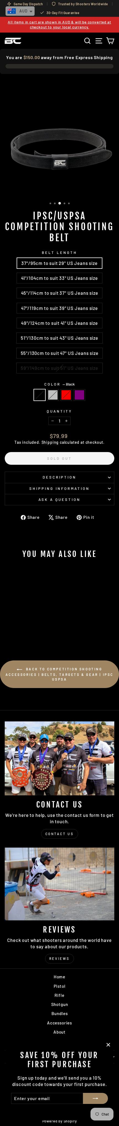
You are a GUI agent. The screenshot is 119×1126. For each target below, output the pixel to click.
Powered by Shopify (59, 1121)
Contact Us (59, 834)
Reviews (59, 958)
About (59, 1031)
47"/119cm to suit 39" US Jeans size (59, 308)
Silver (52, 394)
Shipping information (59, 488)
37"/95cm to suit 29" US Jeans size (59, 263)
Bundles (59, 1013)
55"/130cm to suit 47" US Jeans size (60, 353)
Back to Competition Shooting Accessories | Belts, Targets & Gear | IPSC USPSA (59, 674)
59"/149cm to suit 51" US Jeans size (59, 368)
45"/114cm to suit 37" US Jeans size (59, 293)
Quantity (59, 411)
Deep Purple (79, 394)
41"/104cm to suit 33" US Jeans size (59, 278)
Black (39, 394)
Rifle (59, 995)
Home (59, 976)
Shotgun (59, 1004)
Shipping (50, 442)
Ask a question (59, 499)
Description (60, 477)
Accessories (59, 1022)
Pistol (60, 986)
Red (66, 394)
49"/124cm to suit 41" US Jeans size (59, 323)
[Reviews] (59, 884)
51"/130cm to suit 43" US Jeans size (59, 338)
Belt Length (59, 252)
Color (59, 384)
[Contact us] (59, 758)
